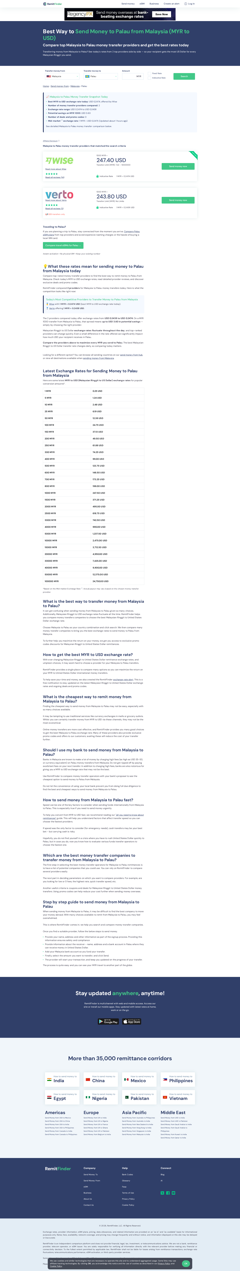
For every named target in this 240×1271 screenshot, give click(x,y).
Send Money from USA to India (57, 1124)
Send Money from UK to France (96, 1124)
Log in (191, 3)
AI (161, 1180)
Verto (52, 308)
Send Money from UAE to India (173, 1118)
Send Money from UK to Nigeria (96, 1121)
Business (154, 3)
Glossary (126, 1180)
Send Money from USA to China (57, 1121)
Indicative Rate (159, 78)
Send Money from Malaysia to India (136, 1134)
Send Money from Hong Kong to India (136, 1128)
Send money (128, 3)
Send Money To (91, 1174)
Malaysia (75, 86)
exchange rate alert (123, 679)
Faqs (124, 1186)
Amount (126, 71)
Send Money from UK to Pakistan (96, 1131)
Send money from (60, 86)
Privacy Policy (164, 1263)
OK (186, 1263)
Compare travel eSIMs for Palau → (63, 245)
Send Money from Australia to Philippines (138, 1118)
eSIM (142, 3)
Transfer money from (55, 71)
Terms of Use (128, 1193)
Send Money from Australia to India (136, 1121)
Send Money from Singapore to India (136, 1131)
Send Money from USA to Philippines (59, 1128)
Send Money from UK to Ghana (96, 1128)
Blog (162, 1174)
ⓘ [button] (62, 120)
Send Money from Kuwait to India (174, 1134)
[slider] (51, 174)
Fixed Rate (157, 73)
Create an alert (171, 3)
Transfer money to (92, 71)
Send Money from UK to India (95, 1118)
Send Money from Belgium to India (97, 1134)
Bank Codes (127, 1174)
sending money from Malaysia (98, 358)
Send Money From (92, 1180)
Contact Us (89, 1205)
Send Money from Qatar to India (173, 1138)
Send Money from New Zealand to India (137, 1124)
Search (184, 76)
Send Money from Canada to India (58, 1131)
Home (46, 86)
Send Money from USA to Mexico (58, 1118)
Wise (51, 304)
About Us (88, 1199)
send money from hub (131, 354)
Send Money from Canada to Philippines (61, 1134)
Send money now (178, 166)
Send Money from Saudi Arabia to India (176, 1124)
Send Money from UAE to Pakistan (174, 1121)
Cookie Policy (56, 1266)
